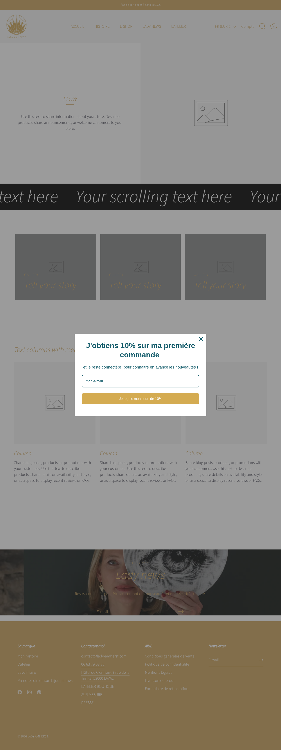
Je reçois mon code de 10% (140, 399)
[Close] (201, 339)
